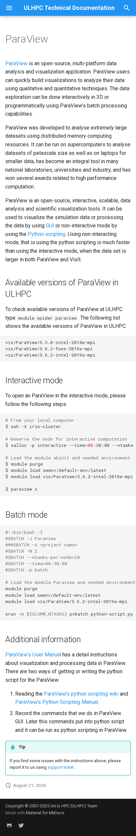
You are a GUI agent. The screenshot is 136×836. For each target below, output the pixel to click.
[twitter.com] (21, 825)
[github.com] (9, 825)
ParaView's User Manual (33, 654)
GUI (50, 225)
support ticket (61, 767)
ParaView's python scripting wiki (81, 694)
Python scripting (46, 234)
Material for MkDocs (45, 812)
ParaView (16, 63)
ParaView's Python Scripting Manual (56, 702)
